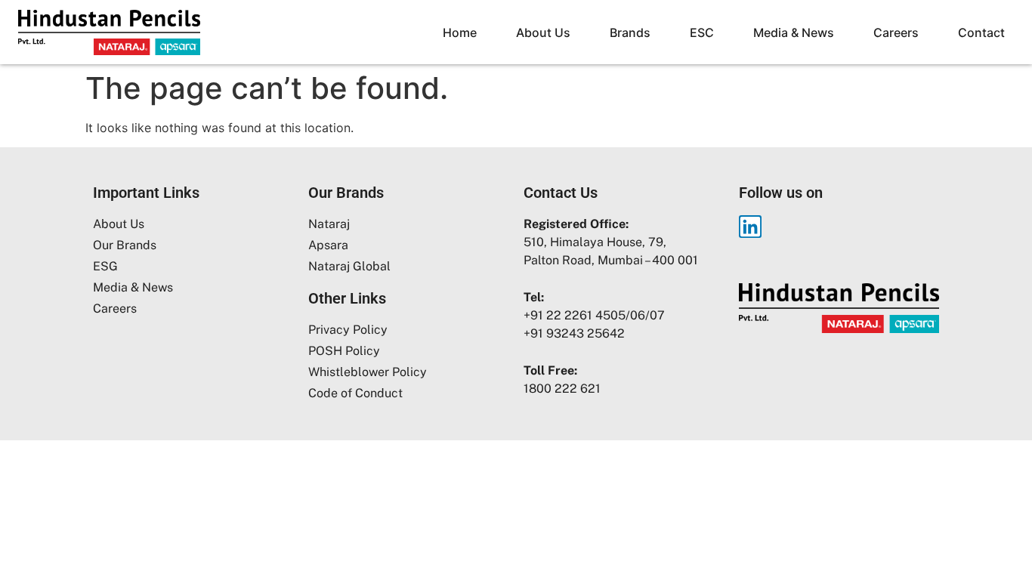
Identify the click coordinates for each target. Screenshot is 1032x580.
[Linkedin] (750, 226)
